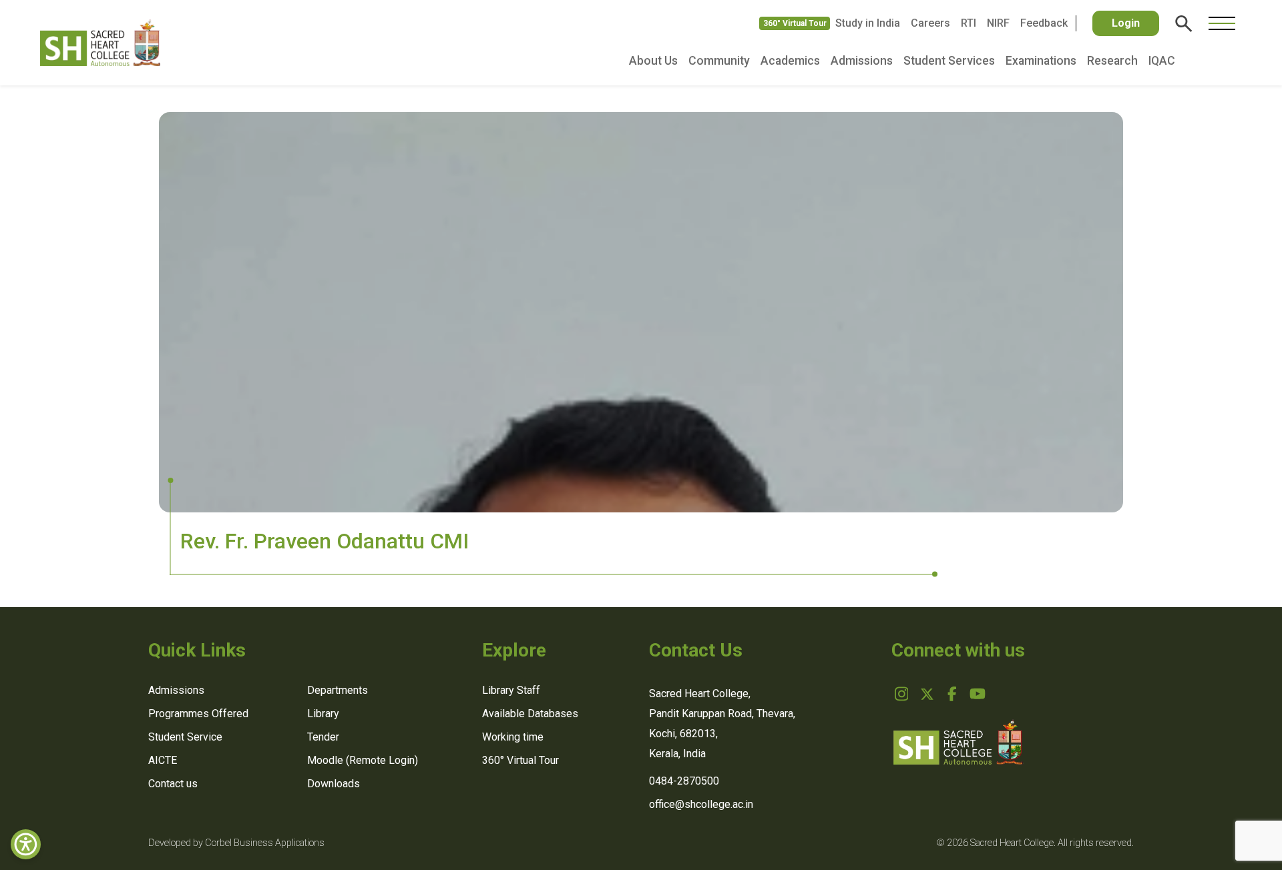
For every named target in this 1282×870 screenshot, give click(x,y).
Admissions (862, 60)
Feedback (1044, 23)
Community (719, 60)
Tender (323, 737)
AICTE (162, 760)
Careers (930, 23)
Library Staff (511, 690)
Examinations (1041, 60)
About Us (653, 60)
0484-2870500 (684, 781)
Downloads (333, 783)
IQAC (1161, 60)
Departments (337, 690)
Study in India (867, 23)
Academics (790, 60)
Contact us (173, 783)
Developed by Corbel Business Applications (236, 843)
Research (1112, 60)
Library (323, 713)
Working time (513, 737)
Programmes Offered (198, 713)
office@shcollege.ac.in (701, 804)
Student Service (185, 737)
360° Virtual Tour (795, 23)
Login (1126, 23)
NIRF (998, 23)
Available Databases (530, 713)
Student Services (949, 60)
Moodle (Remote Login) (362, 760)
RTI (968, 23)
